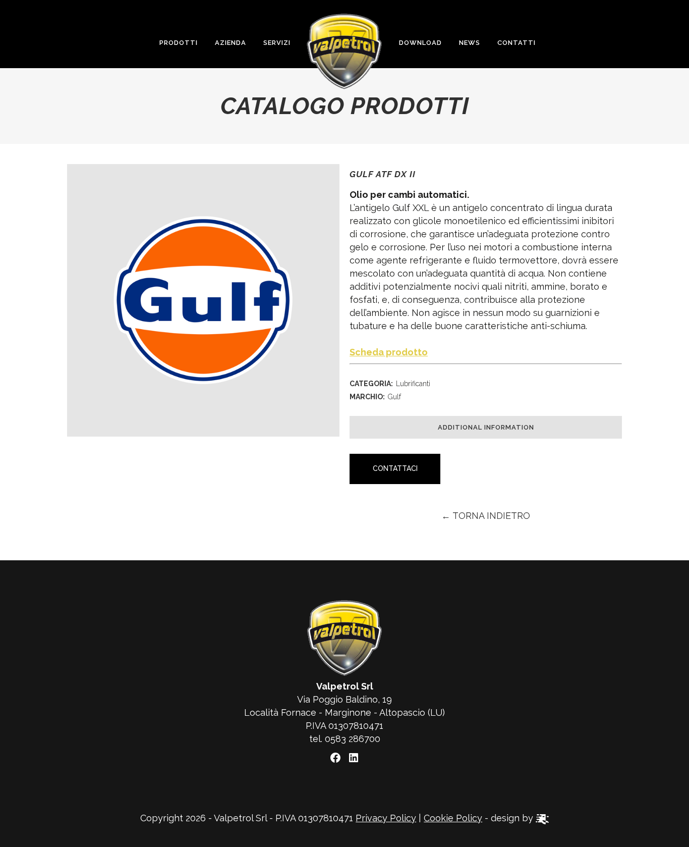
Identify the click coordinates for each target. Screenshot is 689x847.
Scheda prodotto (389, 352)
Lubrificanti (413, 384)
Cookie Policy (453, 818)
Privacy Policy (386, 818)
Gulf (394, 397)
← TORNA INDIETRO (485, 515)
